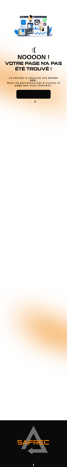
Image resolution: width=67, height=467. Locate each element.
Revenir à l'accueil (33, 94)
